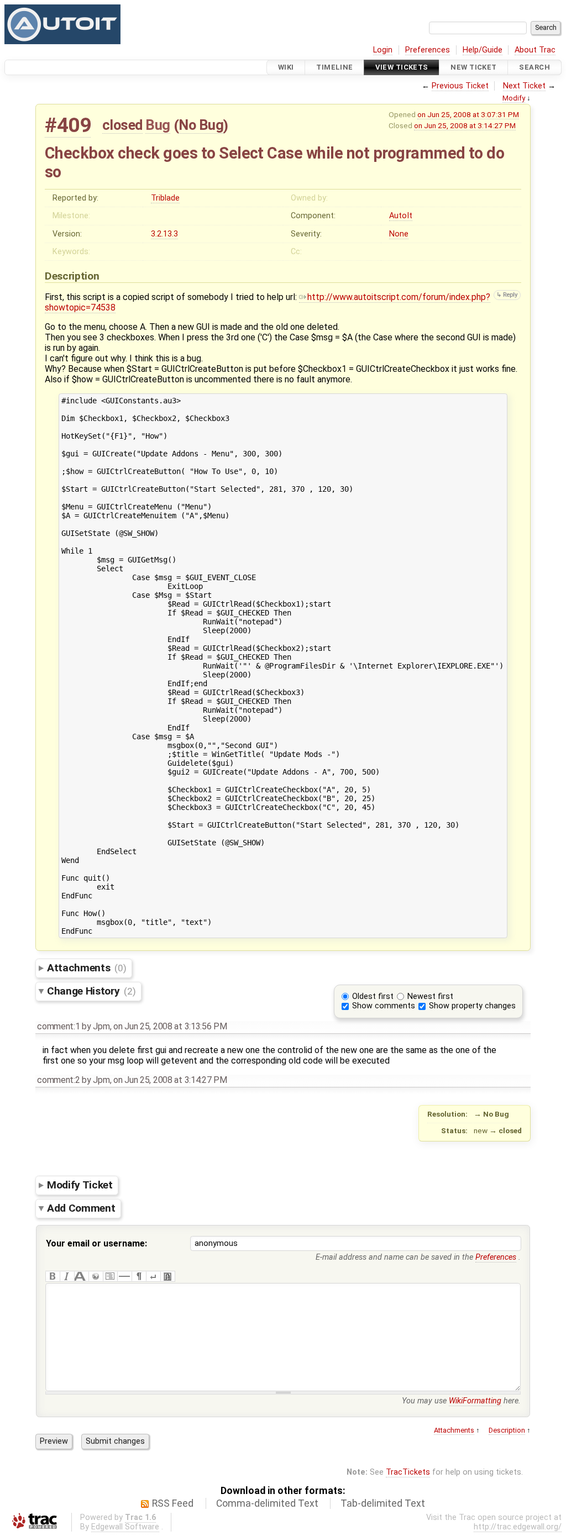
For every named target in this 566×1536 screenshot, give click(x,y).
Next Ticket (524, 86)
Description (507, 1430)
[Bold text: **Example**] (52, 1276)
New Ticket (473, 67)
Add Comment (81, 1208)
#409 (68, 125)
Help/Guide (482, 50)
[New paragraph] (139, 1276)
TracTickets (408, 1472)
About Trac (535, 50)
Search (534, 67)
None (398, 234)
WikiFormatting (475, 1401)
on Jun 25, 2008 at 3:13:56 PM (170, 1026)
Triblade (165, 198)
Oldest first (373, 996)
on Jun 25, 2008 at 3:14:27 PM (465, 125)
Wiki (286, 67)
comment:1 (58, 1026)
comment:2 (58, 1080)
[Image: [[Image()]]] (167, 1276)
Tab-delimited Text (382, 1503)
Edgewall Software (125, 1527)
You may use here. (461, 1401)
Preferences (427, 50)
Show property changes (472, 1006)
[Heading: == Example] (81, 1276)
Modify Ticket (80, 1185)
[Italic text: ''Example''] (67, 1276)
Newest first (430, 996)
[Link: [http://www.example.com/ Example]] (95, 1276)
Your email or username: (96, 1243)
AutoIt (400, 215)
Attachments (86, 967)
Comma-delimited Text (267, 1503)
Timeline (334, 67)
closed (122, 125)
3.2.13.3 (164, 234)
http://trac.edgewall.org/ (518, 1527)
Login (382, 50)
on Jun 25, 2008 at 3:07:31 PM (468, 114)
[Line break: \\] (153, 1276)
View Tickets (401, 67)
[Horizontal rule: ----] (124, 1276)
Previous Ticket (460, 86)
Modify (513, 98)
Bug (157, 125)
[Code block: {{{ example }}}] (110, 1276)
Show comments (383, 1006)
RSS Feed (172, 1503)
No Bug (201, 125)
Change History (91, 991)
